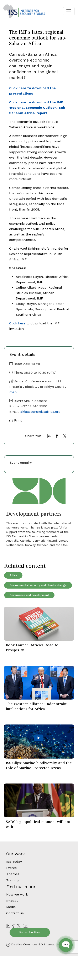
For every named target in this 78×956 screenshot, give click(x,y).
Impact (12, 901)
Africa (13, 575)
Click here (17, 323)
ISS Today (14, 862)
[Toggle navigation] (69, 11)
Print (17, 420)
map (13, 392)
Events (11, 868)
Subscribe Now (29, 932)
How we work (17, 894)
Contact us (15, 913)
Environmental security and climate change (38, 585)
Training (12, 880)
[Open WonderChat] (66, 945)
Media (11, 907)
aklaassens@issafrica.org (40, 412)
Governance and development (29, 595)
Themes (12, 874)
